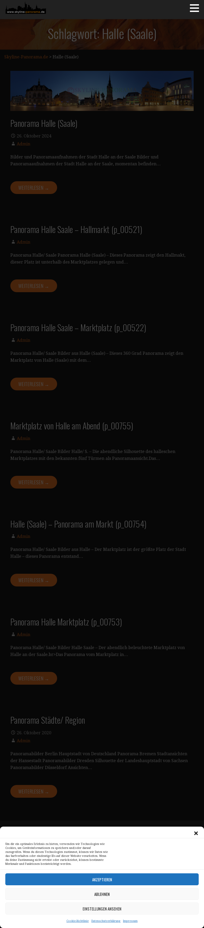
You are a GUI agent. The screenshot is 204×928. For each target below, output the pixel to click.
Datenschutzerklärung (105, 921)
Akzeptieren (102, 879)
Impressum (130, 921)
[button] (196, 833)
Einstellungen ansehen (102, 909)
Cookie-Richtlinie (77, 921)
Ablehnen (102, 894)
